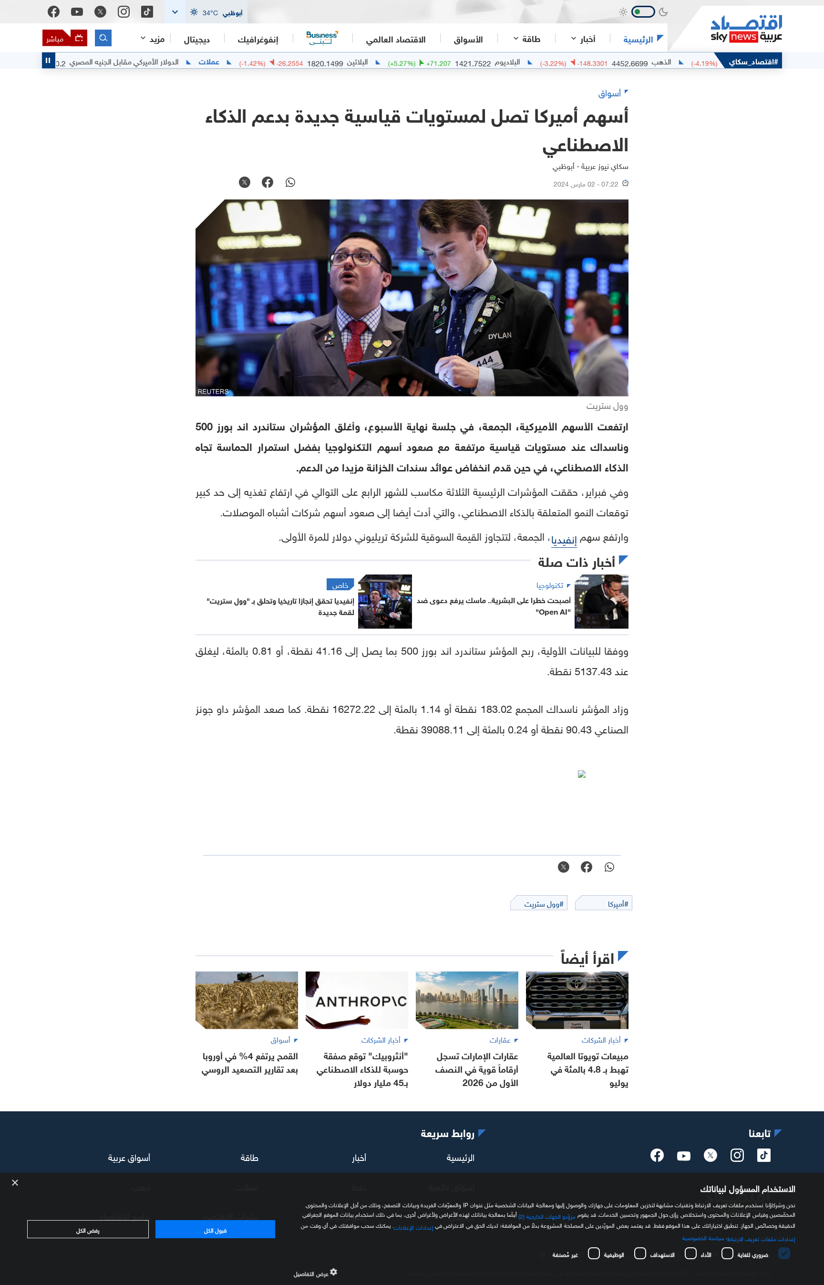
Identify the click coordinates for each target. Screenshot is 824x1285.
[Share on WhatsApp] (290, 183)
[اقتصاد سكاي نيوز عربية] (725, 29)
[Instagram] (123, 11)
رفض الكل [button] (88, 1229)
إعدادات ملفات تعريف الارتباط (761, 1238)
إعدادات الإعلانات (413, 1226)
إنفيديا (564, 538)
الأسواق (468, 38)
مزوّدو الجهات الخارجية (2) (547, 1215)
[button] (206, 11)
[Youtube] (77, 12)
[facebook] (657, 1158)
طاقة (249, 1156)
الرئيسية (638, 38)
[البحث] (103, 38)
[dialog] (412, 1229)
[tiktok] (764, 1158)
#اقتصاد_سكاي (753, 60)
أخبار (359, 1156)
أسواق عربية (129, 1156)
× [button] (15, 1183)
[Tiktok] (147, 11)
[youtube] (683, 1157)
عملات (244, 60)
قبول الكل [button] (215, 1229)
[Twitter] (100, 11)
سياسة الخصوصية (703, 1237)
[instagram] (737, 1158)
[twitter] (710, 1158)
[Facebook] (53, 11)
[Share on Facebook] (267, 183)
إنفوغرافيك (258, 38)
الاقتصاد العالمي (396, 38)
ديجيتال (197, 38)
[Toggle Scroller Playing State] (48, 60)
